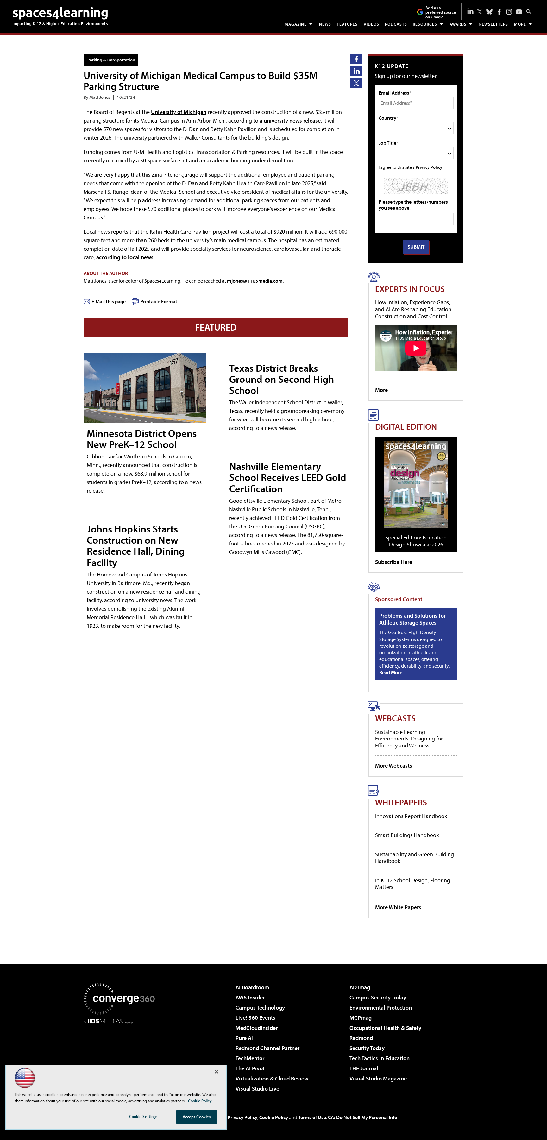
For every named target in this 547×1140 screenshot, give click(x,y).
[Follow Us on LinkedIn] (470, 11)
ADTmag (359, 987)
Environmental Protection (380, 1007)
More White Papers (398, 907)
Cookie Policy (273, 1117)
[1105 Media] (122, 1056)
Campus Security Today (377, 997)
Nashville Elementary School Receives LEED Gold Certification (287, 477)
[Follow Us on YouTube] (519, 12)
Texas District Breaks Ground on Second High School (281, 379)
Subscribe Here (393, 561)
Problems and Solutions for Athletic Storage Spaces (412, 619)
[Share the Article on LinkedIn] (356, 71)
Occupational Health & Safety (385, 1027)
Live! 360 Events (255, 1017)
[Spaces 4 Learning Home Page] (60, 16)
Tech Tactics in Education (379, 1058)
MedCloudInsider (257, 1027)
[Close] (216, 1072)
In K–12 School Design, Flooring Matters (412, 884)
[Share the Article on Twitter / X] (356, 83)
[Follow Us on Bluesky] (489, 12)
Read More (390, 672)
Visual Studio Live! (258, 1088)
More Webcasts (393, 765)
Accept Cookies (197, 1116)
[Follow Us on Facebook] (499, 12)
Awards (458, 24)
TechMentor (250, 1058)
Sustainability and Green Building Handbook (414, 858)
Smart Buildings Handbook (407, 835)
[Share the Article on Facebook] (356, 59)
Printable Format (158, 301)
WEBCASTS (395, 717)
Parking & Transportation (111, 60)
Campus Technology (260, 1007)
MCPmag (360, 1017)
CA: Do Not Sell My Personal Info (362, 1117)
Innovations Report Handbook (411, 816)
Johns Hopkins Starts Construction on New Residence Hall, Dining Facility (136, 545)
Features (347, 24)
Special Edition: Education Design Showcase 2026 (416, 541)
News (325, 24)
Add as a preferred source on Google (440, 12)
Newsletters (493, 24)
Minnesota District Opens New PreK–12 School (142, 438)
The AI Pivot (250, 1068)
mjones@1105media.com (255, 281)
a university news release (290, 120)
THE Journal (363, 1068)
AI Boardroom (252, 987)
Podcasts (396, 24)
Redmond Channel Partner (267, 1048)
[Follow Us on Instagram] (509, 12)
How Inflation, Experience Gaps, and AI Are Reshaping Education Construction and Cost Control (413, 309)
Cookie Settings (143, 1116)
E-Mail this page (108, 301)
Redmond (361, 1038)
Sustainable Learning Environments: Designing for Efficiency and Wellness (409, 738)
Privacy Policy (429, 167)
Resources (425, 24)
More (520, 24)
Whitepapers (401, 802)
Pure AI (244, 1038)
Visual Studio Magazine (378, 1078)
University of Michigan (178, 112)
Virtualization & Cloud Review (272, 1078)
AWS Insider (250, 997)
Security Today (367, 1048)
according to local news (125, 257)
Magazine (296, 24)
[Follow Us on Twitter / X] (479, 11)
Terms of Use (312, 1117)
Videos (371, 24)
